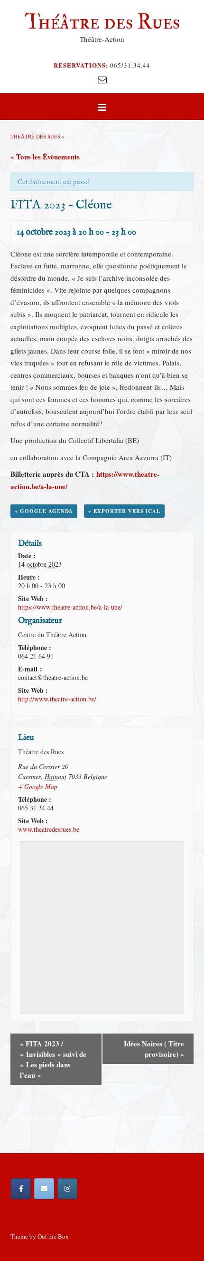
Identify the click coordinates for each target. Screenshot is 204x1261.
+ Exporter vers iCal (124, 511)
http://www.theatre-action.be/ (57, 698)
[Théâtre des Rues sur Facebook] (21, 1188)
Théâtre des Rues (102, 22)
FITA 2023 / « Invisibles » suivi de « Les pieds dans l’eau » (53, 1059)
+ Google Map (37, 786)
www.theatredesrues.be (48, 829)
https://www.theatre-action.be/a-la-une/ (70, 606)
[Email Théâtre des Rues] (44, 1188)
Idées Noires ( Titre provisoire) (154, 1048)
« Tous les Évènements (45, 156)
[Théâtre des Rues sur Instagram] (67, 1188)
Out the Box (53, 1236)
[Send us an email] (102, 79)
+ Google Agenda (44, 511)
